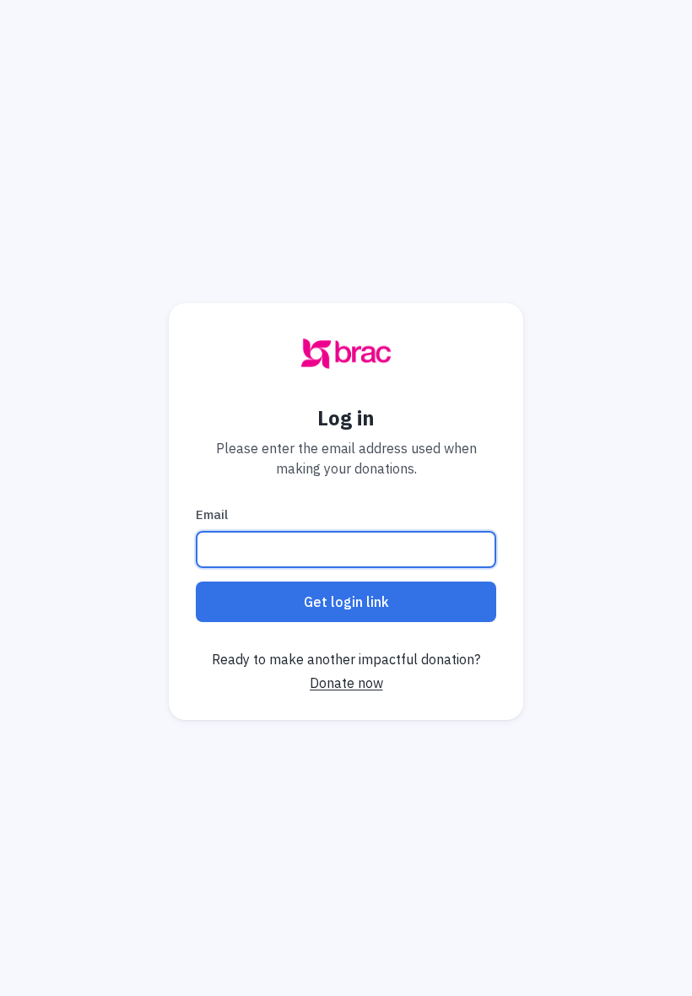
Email (212, 514)
